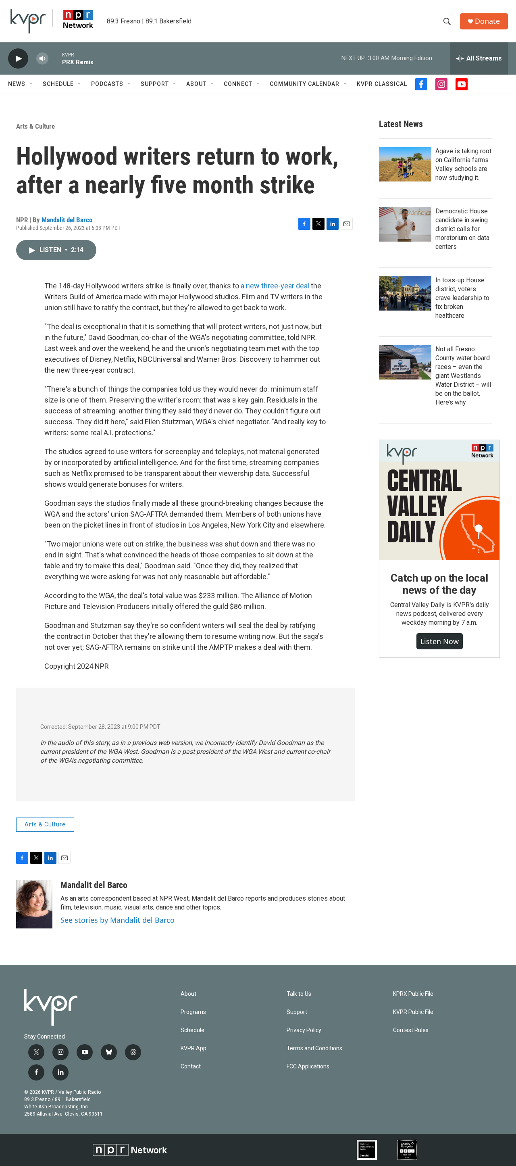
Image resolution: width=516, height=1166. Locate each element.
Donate (487, 21)
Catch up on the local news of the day (439, 584)
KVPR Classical (382, 84)
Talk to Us (299, 994)
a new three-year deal (275, 286)
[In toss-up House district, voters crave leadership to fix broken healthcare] (405, 293)
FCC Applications (308, 1067)
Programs (193, 1012)
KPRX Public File (413, 994)
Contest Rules (411, 1030)
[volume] (42, 59)
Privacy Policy (304, 1030)
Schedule (58, 84)
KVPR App (193, 1048)
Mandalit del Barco (67, 220)
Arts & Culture (35, 126)
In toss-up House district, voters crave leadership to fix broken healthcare (462, 297)
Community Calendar (304, 84)
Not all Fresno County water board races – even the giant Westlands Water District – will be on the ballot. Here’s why (463, 375)
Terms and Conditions (314, 1048)
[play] (18, 58)
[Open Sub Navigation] (31, 84)
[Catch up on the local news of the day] (439, 500)
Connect (238, 84)
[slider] (55, 58)
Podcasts (107, 84)
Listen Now (439, 641)
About (196, 84)
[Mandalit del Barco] (34, 904)
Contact (191, 1067)
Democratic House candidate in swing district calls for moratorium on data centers (462, 228)
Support (155, 84)
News (16, 84)
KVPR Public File (413, 1012)
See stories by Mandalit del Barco (117, 920)
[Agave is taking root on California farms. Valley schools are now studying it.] (405, 164)
